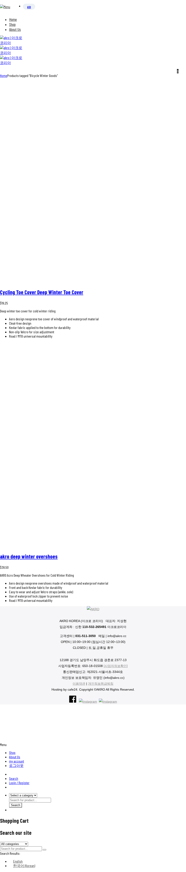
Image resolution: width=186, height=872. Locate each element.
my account (16, 761)
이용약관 (79, 683)
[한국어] (29, 7)
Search (13, 778)
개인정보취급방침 (100, 683)
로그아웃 (16, 765)
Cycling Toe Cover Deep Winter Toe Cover (41, 292)
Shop (12, 24)
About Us (15, 29)
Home (13, 19)
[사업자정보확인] (116, 666)
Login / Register (19, 783)
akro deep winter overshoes (29, 556)
